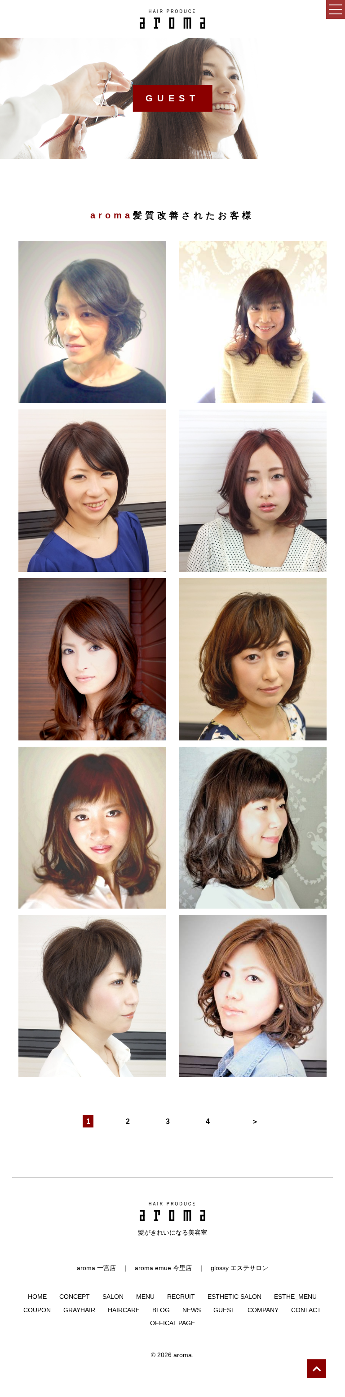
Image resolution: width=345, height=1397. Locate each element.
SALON (113, 1296)
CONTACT (306, 1310)
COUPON (37, 1310)
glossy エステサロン (239, 1267)
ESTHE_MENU (295, 1296)
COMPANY (263, 1310)
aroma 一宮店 (96, 1267)
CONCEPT (74, 1296)
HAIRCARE (124, 1310)
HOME (37, 1296)
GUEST (224, 1310)
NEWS (191, 1310)
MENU (145, 1296)
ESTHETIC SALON (234, 1296)
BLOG (161, 1310)
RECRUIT (181, 1296)
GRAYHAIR (79, 1310)
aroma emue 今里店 (163, 1267)
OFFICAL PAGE (172, 1323)
